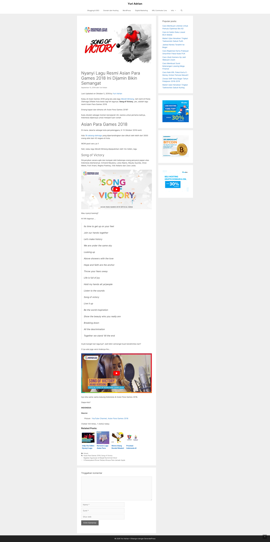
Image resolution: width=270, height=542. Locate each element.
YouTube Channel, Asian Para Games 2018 (110, 418)
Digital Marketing (141, 10)
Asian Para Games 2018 (92, 455)
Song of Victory (106, 455)
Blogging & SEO (93, 10)
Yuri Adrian (135, 3)
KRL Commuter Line (159, 10)
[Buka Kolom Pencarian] (181, 10)
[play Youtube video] (116, 189)
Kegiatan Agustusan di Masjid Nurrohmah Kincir (100, 458)
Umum (86, 453)
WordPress (127, 10)
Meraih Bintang (127, 99)
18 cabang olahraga (93, 135)
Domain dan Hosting (110, 10)
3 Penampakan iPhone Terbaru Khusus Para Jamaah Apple (104, 460)
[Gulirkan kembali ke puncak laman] (265, 537)
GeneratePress (149, 539)
